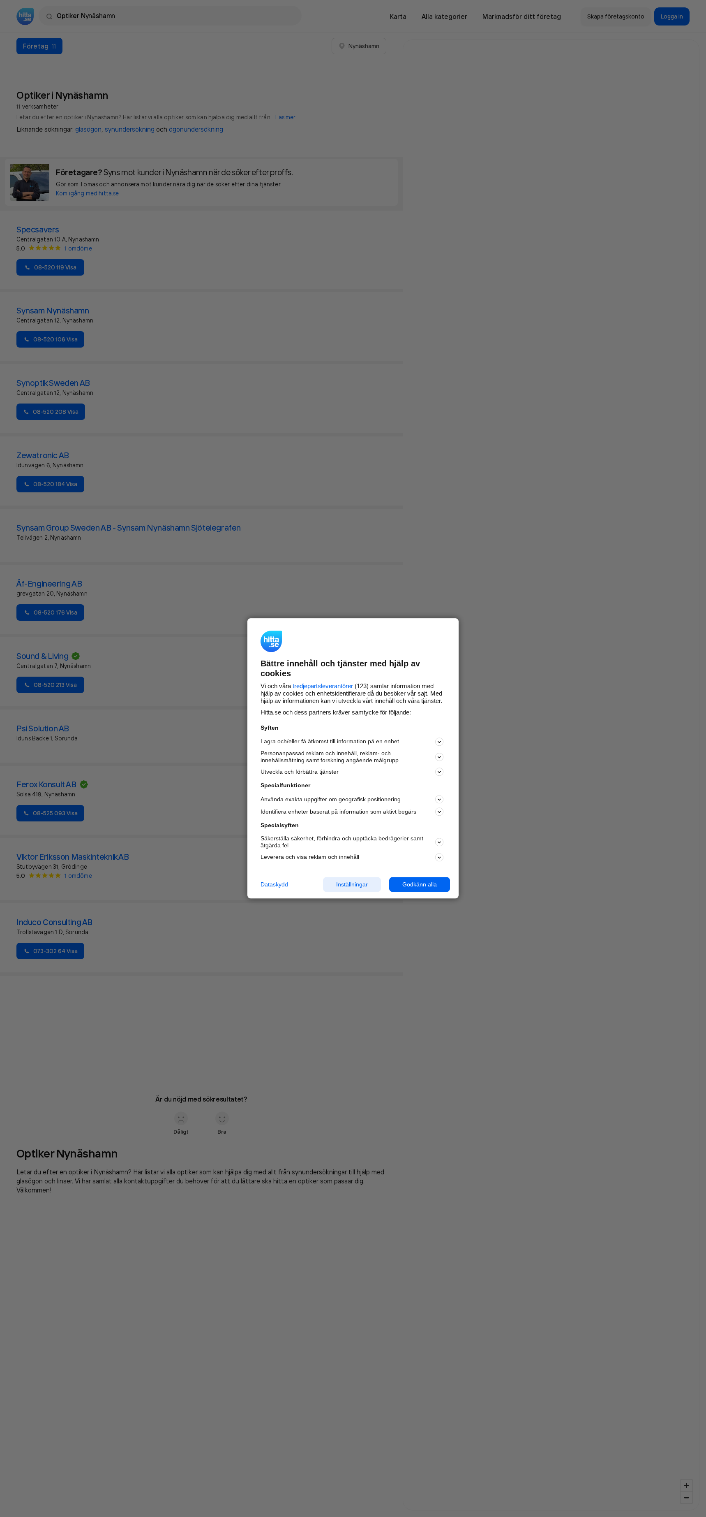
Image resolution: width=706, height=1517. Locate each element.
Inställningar (352, 884)
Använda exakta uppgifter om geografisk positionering (331, 799)
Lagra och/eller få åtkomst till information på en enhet (330, 741)
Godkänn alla (419, 884)
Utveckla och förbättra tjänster (300, 771)
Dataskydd (274, 884)
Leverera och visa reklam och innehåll (310, 857)
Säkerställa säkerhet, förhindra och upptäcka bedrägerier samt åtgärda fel (342, 842)
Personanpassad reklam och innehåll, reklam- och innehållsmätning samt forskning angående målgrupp (330, 756)
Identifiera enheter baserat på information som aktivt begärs (338, 811)
